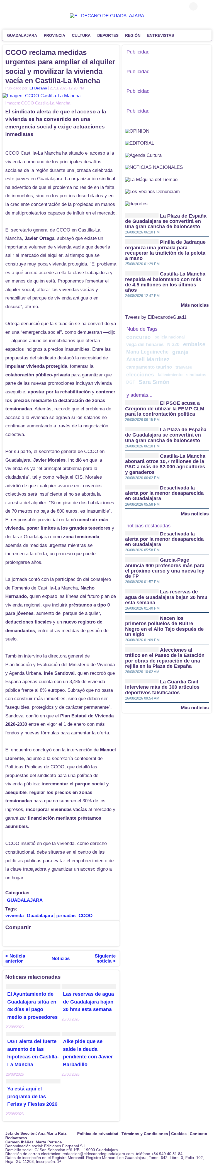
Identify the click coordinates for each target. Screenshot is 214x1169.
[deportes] (136, 203)
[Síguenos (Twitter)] (16, 6)
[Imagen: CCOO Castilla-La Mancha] (42, 95)
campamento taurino (149, 367)
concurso (138, 337)
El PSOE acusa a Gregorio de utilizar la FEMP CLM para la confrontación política (164, 409)
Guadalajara (40, 915)
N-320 (173, 344)
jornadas (66, 915)
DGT (130, 382)
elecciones (140, 375)
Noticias (61, 958)
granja (180, 352)
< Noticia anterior (15, 958)
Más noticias (195, 305)
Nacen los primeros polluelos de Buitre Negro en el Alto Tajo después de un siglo (164, 626)
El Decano (38, 88)
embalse (194, 344)
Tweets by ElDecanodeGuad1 (155, 317)
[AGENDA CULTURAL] (143, 155)
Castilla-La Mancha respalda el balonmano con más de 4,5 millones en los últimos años (165, 282)
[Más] (182, 35)
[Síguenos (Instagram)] (25, 6)
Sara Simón (154, 382)
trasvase (184, 367)
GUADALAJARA (25, 900)
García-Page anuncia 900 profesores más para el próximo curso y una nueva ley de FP (165, 568)
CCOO (86, 915)
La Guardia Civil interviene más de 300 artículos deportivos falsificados (162, 687)
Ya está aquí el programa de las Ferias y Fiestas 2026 (32, 1096)
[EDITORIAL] (139, 142)
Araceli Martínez (147, 359)
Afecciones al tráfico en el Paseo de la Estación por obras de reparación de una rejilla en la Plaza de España (165, 658)
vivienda (14, 915)
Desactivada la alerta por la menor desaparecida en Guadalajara (164, 493)
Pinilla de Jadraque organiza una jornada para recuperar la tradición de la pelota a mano (165, 250)
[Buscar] (204, 6)
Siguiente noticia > (105, 958)
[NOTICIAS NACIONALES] (154, 167)
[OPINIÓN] (137, 130)
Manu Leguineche (147, 352)
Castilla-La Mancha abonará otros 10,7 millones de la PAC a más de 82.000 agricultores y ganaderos (165, 464)
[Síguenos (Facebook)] (8, 6)
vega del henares (145, 344)
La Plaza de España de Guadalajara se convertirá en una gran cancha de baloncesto (165, 221)
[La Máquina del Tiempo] (151, 179)
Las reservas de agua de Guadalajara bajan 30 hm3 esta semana (88, 1001)
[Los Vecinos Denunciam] (152, 191)
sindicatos (196, 374)
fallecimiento (170, 374)
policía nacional (169, 337)
